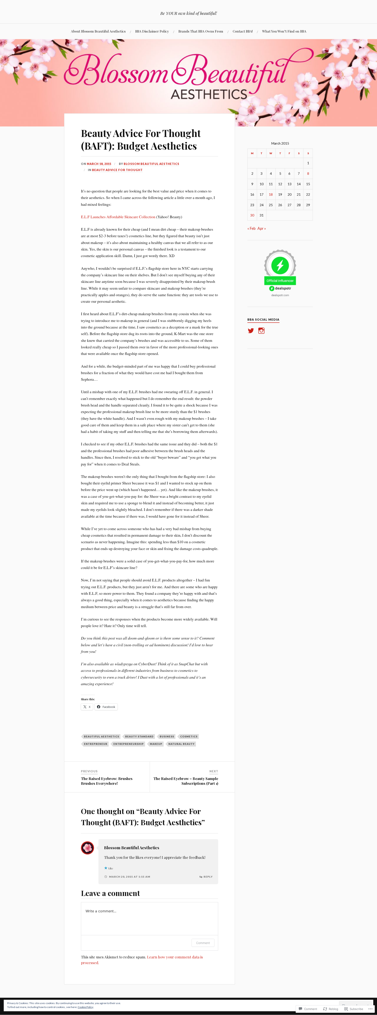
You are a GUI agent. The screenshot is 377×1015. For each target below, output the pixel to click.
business (167, 736)
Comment (203, 943)
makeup (156, 743)
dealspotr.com (280, 295)
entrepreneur (95, 743)
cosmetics (188, 736)
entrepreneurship (128, 743)
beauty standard (139, 736)
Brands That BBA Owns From (200, 31)
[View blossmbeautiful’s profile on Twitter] (251, 330)
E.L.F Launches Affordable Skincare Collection (118, 216)
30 (252, 215)
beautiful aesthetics (101, 736)
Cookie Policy (85, 1007)
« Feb (251, 228)
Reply (208, 876)
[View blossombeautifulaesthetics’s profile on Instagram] (262, 330)
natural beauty (181, 743)
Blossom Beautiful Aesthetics (151, 164)
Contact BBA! (243, 31)
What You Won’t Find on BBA (284, 31)
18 (271, 194)
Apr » (261, 228)
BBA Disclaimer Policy (152, 31)
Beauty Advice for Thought (117, 170)
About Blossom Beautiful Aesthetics (98, 31)
